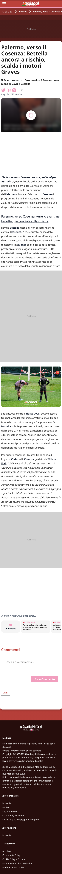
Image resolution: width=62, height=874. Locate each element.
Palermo (23, 11)
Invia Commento (45, 679)
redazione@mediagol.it (31, 760)
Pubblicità (7, 807)
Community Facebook (13, 815)
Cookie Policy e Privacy (13, 859)
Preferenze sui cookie (13, 867)
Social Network (9, 811)
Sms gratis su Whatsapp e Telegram (20, 819)
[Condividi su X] (14, 90)
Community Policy (11, 855)
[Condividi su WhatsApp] (3, 90)
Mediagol (7, 11)
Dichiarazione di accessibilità (17, 863)
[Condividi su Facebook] (9, 90)
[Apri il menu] (4, 3)
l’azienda (6, 803)
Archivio (6, 851)
